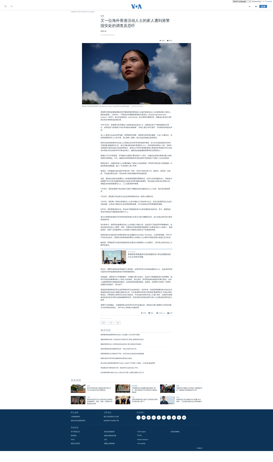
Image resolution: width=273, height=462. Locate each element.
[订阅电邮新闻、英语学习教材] (184, 418)
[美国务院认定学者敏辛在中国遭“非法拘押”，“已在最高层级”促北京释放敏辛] (167, 400)
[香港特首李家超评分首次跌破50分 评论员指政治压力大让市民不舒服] (114, 257)
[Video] (256, 6)
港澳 (102, 16)
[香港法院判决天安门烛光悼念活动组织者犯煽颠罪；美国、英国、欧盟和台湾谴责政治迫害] (78, 400)
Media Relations (142, 439)
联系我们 (74, 435)
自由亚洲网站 (175, 431)
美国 (177, 386)
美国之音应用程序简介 (78, 420)
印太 (133, 397)
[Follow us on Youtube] (144, 418)
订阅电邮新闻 (75, 416)
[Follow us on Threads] (159, 418)
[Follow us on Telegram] (164, 418)
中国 (177, 397)
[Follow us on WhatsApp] (169, 418)
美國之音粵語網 (109, 443)
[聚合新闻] (174, 418)
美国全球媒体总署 (110, 435)
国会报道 (134, 386)
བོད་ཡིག (139, 435)
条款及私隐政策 (109, 431)
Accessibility (141, 443)
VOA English (141, 431)
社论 (105, 439)
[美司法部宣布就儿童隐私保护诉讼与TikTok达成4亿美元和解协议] (78, 389)
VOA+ (73, 439)
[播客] (179, 418)
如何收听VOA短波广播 (111, 420)
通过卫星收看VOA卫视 (111, 416)
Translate (268, 1)
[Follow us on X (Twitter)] (138, 418)
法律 (88, 386)
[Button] (162, 40)
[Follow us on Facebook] (149, 418)
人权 (88, 397)
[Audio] (249, 6)
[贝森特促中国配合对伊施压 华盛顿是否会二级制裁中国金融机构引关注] (167, 389)
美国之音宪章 (75, 443)
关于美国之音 (75, 431)
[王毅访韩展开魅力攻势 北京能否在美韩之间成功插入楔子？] (122, 400)
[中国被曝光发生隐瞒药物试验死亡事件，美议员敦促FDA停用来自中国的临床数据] (122, 389)
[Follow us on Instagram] (154, 418)
